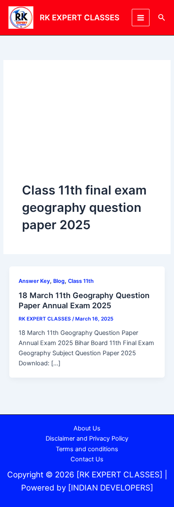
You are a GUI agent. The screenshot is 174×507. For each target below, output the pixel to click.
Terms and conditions (87, 449)
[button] (162, 17)
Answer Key (34, 281)
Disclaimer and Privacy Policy (87, 438)
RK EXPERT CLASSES (80, 17)
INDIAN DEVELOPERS (110, 488)
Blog (59, 281)
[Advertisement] (87, 130)
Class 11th (81, 281)
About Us (87, 428)
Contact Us (87, 459)
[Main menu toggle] (141, 18)
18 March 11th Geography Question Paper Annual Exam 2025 (84, 300)
